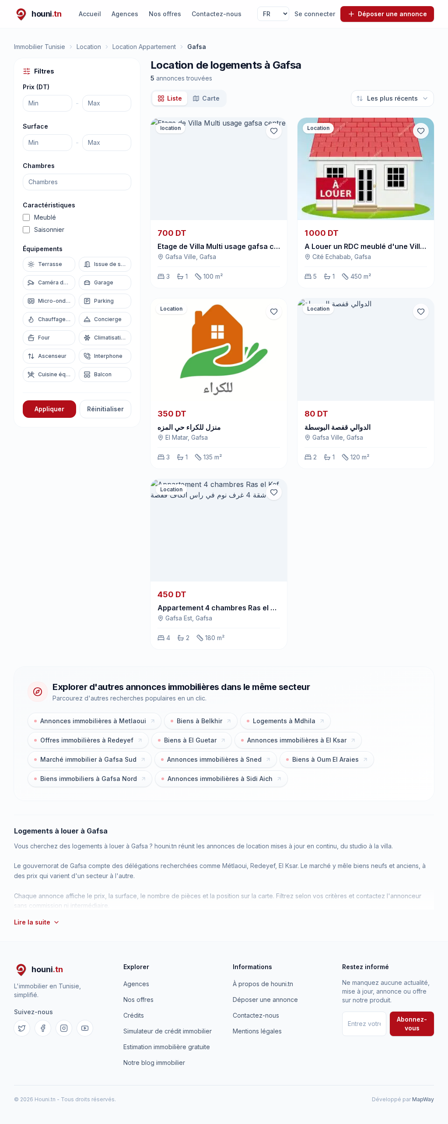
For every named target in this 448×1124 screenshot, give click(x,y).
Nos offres (165, 14)
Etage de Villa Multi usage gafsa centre (225, 246)
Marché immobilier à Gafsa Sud (88, 759)
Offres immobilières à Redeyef (86, 740)
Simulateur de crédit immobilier (167, 1031)
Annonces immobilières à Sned (214, 759)
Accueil (90, 14)
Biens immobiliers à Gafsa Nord (88, 778)
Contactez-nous (217, 14)
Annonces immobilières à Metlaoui (93, 721)
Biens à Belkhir (199, 721)
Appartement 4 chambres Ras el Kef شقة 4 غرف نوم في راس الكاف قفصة (277, 607)
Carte (211, 98)
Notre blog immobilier (154, 1062)
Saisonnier (49, 229)
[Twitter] (22, 1028)
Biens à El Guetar (190, 740)
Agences (125, 14)
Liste (174, 98)
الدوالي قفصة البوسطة (337, 427)
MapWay (423, 1099)
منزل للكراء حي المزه (189, 427)
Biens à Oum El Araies (325, 759)
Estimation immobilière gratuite (166, 1046)
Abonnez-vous (412, 1023)
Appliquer (49, 409)
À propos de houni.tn (263, 983)
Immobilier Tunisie (39, 46)
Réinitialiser (105, 409)
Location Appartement (144, 46)
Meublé (45, 217)
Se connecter (314, 14)
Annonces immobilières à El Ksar (296, 740)
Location (89, 46)
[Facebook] (43, 1028)
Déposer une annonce (265, 999)
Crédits (133, 1015)
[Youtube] (85, 1028)
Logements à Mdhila (284, 721)
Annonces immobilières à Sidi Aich (220, 778)
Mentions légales (257, 1031)
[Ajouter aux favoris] (274, 131)
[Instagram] (64, 1028)
